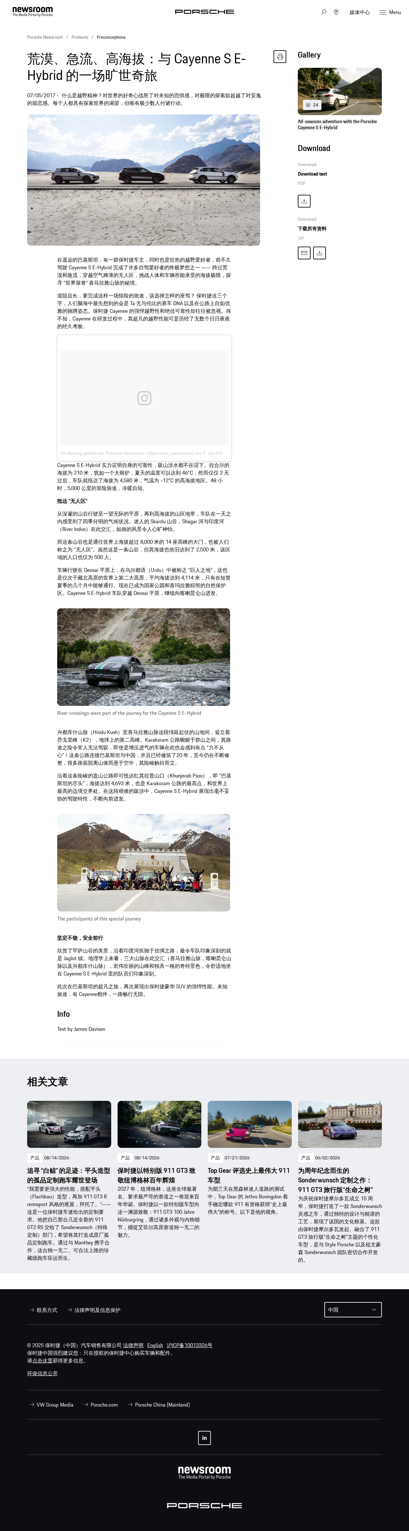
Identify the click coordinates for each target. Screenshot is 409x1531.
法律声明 (133, 1345)
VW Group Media (55, 1405)
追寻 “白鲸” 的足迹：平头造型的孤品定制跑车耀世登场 (68, 1175)
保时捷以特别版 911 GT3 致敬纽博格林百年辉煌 (157, 1175)
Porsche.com (104, 1405)
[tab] (340, 56)
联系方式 (47, 1310)
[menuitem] (42, 1310)
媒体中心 (360, 12)
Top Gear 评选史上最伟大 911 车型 (249, 1175)
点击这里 (42, 1360)
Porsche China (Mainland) (162, 1405)
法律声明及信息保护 (97, 1310)
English (155, 1345)
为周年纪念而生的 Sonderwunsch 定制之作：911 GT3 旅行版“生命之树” (335, 1180)
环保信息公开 (42, 1373)
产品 (34, 1157)
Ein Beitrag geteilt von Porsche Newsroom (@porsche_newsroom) (127, 453)
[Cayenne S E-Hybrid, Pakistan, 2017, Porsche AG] (144, 657)
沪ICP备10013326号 (189, 1345)
